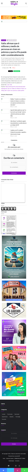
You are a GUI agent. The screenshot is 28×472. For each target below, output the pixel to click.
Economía (4, 40)
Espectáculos (5, 416)
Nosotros (3, 423)
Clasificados (11, 460)
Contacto (3, 430)
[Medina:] (5, 100)
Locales (3, 414)
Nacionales (17, 414)
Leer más (9, 84)
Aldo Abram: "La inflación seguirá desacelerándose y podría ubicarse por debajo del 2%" (18, 123)
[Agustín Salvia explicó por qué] (5, 111)
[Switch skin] (26, 4)
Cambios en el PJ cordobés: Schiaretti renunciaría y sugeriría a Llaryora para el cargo (18, 132)
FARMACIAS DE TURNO (19, 458)
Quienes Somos (10, 458)
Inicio (4, 458)
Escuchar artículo (12, 40)
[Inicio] (14, 3)
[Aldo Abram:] (5, 122)
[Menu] (2, 4)
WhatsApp (17, 71)
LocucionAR (17, 456)
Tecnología (18, 416)
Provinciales (9, 414)
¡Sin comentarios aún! (14, 147)
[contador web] (8, 210)
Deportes (11, 416)
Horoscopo (14, 234)
